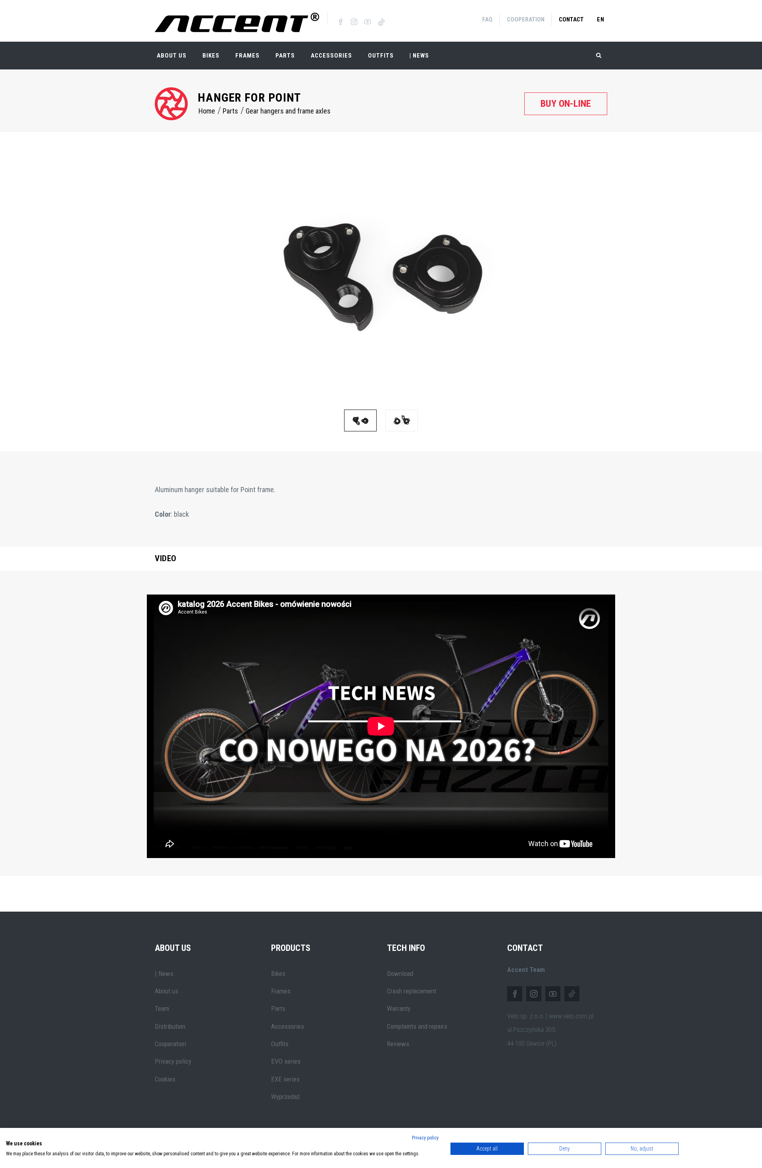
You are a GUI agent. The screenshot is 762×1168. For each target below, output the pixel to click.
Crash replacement (411, 991)
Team (162, 1008)
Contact (571, 19)
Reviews (398, 1044)
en (600, 19)
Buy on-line (566, 103)
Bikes (210, 55)
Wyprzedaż (285, 1097)
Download (400, 974)
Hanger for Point (249, 97)
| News (164, 974)
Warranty (398, 1008)
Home (206, 111)
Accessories (331, 55)
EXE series (285, 1079)
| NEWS (419, 55)
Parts (285, 55)
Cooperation (526, 19)
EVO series (285, 1061)
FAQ (487, 19)
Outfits (381, 55)
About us (166, 991)
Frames (247, 55)
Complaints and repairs (417, 1026)
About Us (172, 55)
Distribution (170, 1026)
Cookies (165, 1079)
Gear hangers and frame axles (288, 111)
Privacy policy (173, 1061)
